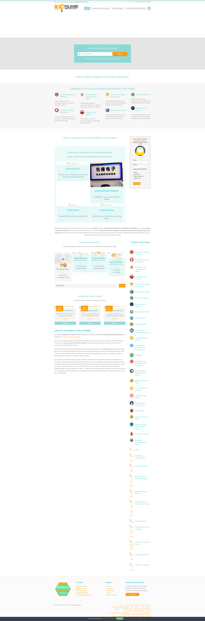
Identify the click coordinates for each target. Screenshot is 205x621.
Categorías (148, 607)
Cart (142, 607)
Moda (135, 172)
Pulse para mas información (108, 618)
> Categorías (109, 588)
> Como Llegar (110, 590)
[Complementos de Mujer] (99, 252)
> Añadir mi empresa (111, 595)
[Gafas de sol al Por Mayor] (102, 254)
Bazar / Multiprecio (139, 176)
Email (135, 160)
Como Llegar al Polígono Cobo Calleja (134, 610)
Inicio (87, 8)
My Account (139, 612)
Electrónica (137, 174)
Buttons (137, 607)
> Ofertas (108, 586)
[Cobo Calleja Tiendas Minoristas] (120, 258)
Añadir (148, 1)
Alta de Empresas (117, 8)
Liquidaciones (137, 178)
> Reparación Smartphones (83, 595)
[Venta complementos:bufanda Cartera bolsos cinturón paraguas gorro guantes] (106, 205)
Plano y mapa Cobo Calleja (120, 616)
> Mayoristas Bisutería (82, 593)
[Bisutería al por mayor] (81, 254)
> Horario (108, 593)
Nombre (135, 164)
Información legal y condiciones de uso (120, 612)
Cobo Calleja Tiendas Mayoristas (142, 608)
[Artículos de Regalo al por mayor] (61, 265)
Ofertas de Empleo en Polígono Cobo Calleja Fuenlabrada (136, 614)
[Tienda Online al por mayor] (65, 265)
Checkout (117, 608)
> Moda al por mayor (81, 590)
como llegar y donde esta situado (70, 337)
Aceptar (120, 618)
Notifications (147, 612)
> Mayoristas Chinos (81, 588)
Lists (133, 612)
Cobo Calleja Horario (126, 608)
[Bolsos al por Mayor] (95, 253)
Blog (132, 607)
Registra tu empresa (145, 616)
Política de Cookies (133, 616)
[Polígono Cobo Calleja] (66, 8)
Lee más (65, 318)
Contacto (148, 610)
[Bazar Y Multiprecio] (117, 257)
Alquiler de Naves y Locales (100, 8)
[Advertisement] (102, 25)
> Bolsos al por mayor (82, 586)
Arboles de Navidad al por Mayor (136, 8)
